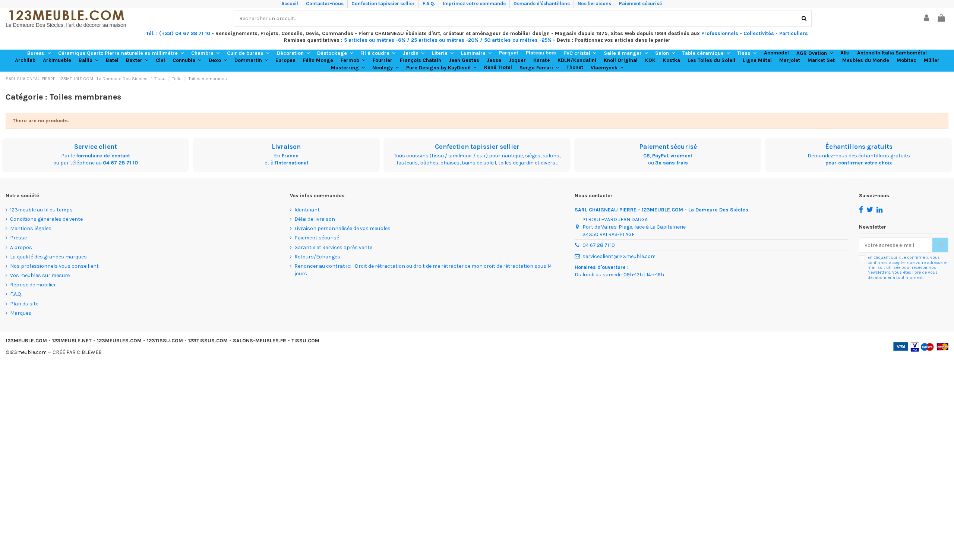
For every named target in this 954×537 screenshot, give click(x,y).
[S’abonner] (940, 245)
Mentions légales (30, 228)
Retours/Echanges (317, 257)
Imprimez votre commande (475, 3)
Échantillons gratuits (859, 146)
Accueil (290, 3)
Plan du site (24, 304)
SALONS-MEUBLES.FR (259, 340)
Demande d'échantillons (542, 3)
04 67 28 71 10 (120, 163)
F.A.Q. (429, 3)
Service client (95, 146)
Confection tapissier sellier (383, 3)
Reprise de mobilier (33, 285)
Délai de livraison (314, 219)
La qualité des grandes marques (48, 257)
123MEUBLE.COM (26, 340)
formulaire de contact (103, 156)
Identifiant (307, 210)
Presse (18, 238)
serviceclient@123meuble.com (619, 256)
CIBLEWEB (89, 352)
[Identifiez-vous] (927, 18)
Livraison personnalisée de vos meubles (342, 228)
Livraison (286, 146)
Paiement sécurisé (640, 3)
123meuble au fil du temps (41, 210)
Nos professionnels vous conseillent (54, 266)
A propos (21, 247)
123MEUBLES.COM (119, 340)
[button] (38, 53)
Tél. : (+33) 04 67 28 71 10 (178, 33)
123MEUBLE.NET (72, 340)
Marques (20, 313)
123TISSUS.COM (208, 340)
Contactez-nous (325, 3)
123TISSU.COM (165, 340)
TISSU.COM (305, 340)
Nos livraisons (595, 3)
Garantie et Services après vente (333, 247)
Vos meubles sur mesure (40, 275)
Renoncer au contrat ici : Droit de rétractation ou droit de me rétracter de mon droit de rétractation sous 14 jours (423, 270)
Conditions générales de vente (46, 219)
